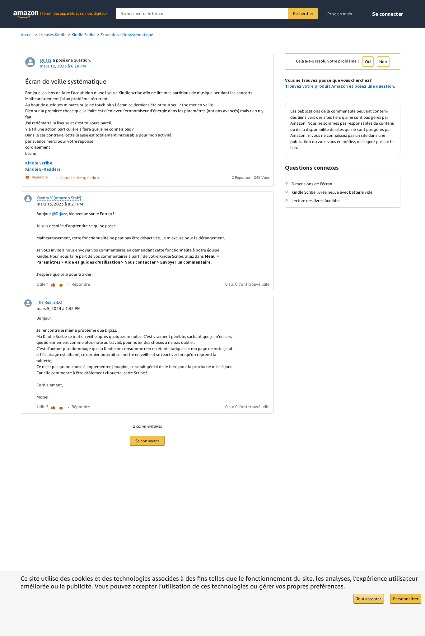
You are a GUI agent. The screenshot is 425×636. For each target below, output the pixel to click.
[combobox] (217, 13)
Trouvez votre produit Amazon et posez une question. (340, 86)
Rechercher (303, 13)
